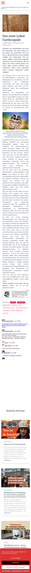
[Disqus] (15, 338)
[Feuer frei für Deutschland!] (15, 429)
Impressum (26, 570)
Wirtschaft (21, 302)
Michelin (5, 313)
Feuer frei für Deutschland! (14, 444)
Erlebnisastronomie (9, 307)
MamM (13, 310)
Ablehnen (15, 562)
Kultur (13, 302)
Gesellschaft (8, 441)
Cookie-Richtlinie (6, 570)
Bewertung (14, 305)
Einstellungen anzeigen (15, 567)
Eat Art (20, 305)
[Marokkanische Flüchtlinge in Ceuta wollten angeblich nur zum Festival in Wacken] (15, 477)
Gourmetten (6, 310)
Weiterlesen (7, 460)
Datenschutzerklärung (16, 570)
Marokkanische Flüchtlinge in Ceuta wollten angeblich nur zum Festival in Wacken (15, 495)
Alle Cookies (15, 558)
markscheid (19, 310)
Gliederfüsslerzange (21, 307)
